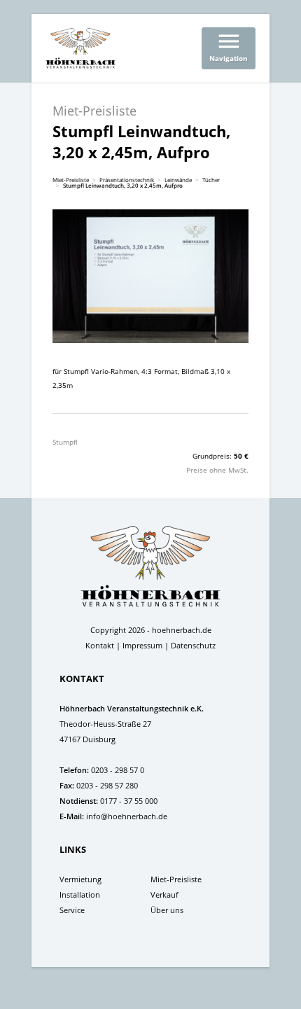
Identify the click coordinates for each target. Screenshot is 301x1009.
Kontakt (99, 645)
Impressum (142, 645)
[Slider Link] (150, 276)
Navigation (228, 45)
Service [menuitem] (72, 910)
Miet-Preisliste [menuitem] (176, 879)
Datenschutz (193, 645)
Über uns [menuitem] (166, 910)
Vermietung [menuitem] (80, 879)
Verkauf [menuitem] (164, 894)
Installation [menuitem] (79, 894)
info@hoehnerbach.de (126, 816)
